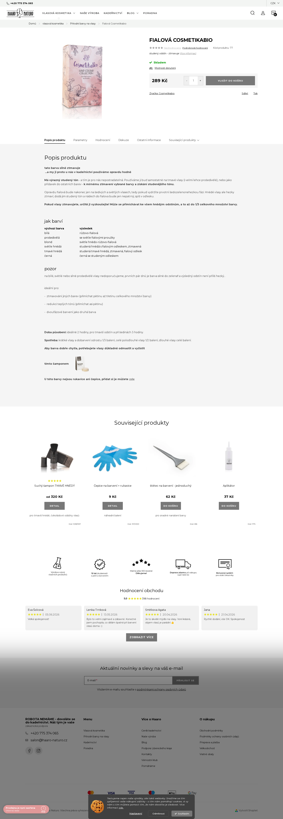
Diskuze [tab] (123, 140)
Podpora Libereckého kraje (157, 748)
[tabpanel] (54, 481)
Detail (54, 506)
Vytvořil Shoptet (248, 810)
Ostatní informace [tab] (149, 140)
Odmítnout (158, 813)
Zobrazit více (142, 637)
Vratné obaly (207, 754)
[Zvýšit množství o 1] (200, 80)
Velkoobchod (207, 748)
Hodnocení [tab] (102, 140)
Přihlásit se (185, 680)
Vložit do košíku (230, 80)
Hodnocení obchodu (141, 590)
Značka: (162, 93)
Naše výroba (149, 736)
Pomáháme (148, 766)
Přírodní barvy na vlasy (96, 736)
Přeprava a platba (210, 742)
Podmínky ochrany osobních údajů (219, 736)
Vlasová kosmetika (94, 730)
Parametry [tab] (80, 140)
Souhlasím (183, 813)
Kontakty (147, 754)
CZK (273, 3)
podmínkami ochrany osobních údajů (161, 689)
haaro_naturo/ (38, 751)
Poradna (88, 748)
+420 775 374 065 (44, 733)
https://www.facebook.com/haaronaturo (29, 751)
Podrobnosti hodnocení (195, 48)
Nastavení (135, 813)
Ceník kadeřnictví (151, 730)
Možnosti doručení (165, 68)
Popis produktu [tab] (54, 140)
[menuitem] (59, 13)
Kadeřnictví (90, 742)
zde (132, 379)
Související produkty (182, 140)
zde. (121, 807)
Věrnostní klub (150, 760)
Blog (144, 742)
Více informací (188, 53)
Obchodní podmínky (211, 730)
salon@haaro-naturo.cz (49, 740)
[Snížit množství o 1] (186, 80)
